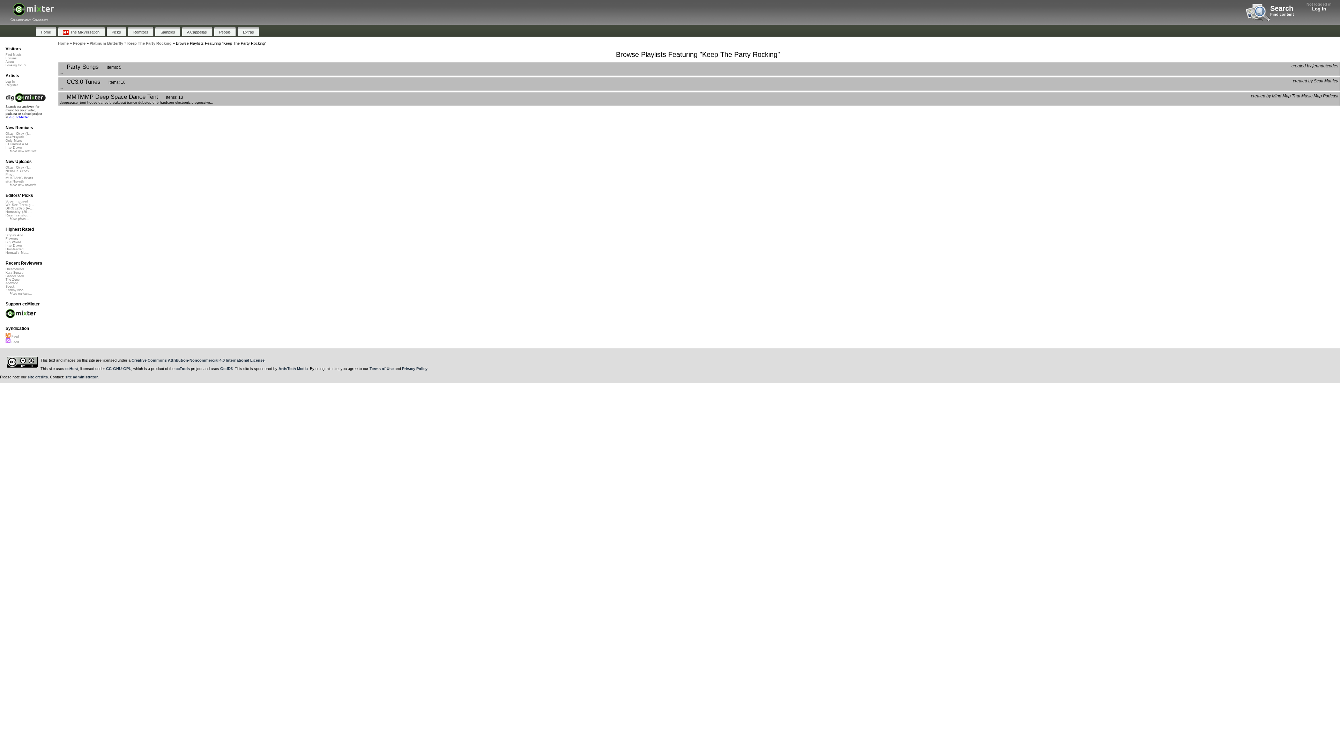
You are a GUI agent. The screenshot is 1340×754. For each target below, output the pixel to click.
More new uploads (23, 185)
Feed (14, 336)
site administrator (81, 377)
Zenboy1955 (14, 290)
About (10, 62)
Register (12, 85)
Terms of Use (382, 369)
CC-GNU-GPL (118, 369)
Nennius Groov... (19, 171)
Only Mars (14, 140)
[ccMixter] (33, 13)
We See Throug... (20, 205)
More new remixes (23, 151)
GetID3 (226, 369)
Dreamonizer (15, 269)
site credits (38, 377)
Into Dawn (14, 147)
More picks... (19, 219)
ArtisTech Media (293, 369)
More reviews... (21, 293)
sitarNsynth (15, 137)
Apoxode (12, 283)
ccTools (183, 369)
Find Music (14, 55)
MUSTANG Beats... (21, 178)
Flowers (12, 239)
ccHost (71, 369)
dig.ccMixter (19, 117)
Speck (10, 286)
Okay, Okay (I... (18, 133)
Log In (1319, 9)
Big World (13, 242)
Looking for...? (16, 65)
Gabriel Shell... (16, 276)
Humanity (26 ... (19, 212)
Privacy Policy (414, 369)
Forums (11, 58)
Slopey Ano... (16, 235)
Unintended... (16, 249)
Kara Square (14, 272)
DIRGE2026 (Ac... (20, 208)
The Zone (13, 279)
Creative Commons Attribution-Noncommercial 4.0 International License (198, 360)
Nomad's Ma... (17, 252)
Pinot (10, 174)
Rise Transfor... (18, 215)
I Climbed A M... (18, 144)
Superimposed (17, 201)
